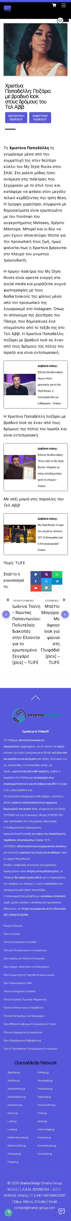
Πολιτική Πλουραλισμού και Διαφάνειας (25, 950)
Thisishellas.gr (44, 1088)
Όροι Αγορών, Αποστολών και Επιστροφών (26, 966)
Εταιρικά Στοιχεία (13, 925)
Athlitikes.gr (14, 1080)
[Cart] (54, 5)
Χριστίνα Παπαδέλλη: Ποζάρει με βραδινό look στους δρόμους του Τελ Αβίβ (28, 96)
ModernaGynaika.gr (18, 1137)
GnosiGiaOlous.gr (17, 1096)
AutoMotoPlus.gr (16, 1088)
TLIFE (20, 563)
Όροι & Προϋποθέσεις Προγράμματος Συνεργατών (31, 1048)
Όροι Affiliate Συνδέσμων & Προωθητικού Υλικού (30, 1023)
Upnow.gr (42, 1121)
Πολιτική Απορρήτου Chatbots (19, 991)
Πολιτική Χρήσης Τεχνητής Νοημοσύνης (25, 999)
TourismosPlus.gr (46, 1104)
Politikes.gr (43, 1072)
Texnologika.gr (45, 1080)
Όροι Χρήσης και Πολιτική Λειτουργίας (24, 958)
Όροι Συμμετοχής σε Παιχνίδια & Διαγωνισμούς (29, 974)
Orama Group (30, 1183)
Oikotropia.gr (14, 1153)
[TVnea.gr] (7, 9)
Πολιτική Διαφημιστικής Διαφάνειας (23, 1032)
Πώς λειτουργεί (12, 933)
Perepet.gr (13, 1161)
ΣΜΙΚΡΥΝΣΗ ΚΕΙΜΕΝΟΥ (40, 117)
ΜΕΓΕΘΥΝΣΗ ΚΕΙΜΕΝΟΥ (16, 117)
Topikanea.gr (44, 1096)
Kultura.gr (13, 1113)
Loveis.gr (12, 1129)
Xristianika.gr (44, 1137)
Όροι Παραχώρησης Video (18, 982)
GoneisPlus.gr (15, 1104)
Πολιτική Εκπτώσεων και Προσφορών (24, 1015)
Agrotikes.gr (14, 1072)
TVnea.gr (42, 1113)
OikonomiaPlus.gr (17, 1145)
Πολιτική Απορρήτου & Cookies (20, 941)
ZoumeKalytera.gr (46, 1145)
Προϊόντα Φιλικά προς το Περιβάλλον (24, 1007)
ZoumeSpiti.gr (44, 1153)
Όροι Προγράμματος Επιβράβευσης (22, 1040)
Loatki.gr (12, 1121)
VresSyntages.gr (46, 1129)
